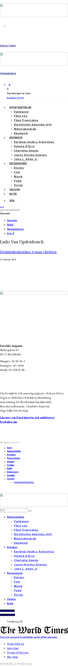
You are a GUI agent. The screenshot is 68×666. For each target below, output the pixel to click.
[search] (30, 511)
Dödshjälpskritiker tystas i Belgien (28, 252)
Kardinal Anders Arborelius (34, 142)
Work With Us (15, 644)
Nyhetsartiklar (20, 107)
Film (17, 172)
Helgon (14, 189)
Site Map (12, 657)
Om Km (10, 479)
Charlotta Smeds (26, 150)
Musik (18, 176)
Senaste (12, 220)
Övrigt (18, 185)
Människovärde (25, 129)
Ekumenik (21, 133)
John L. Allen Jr (25, 159)
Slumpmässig (15, 229)
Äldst (10, 224)
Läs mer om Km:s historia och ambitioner (27, 417)
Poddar (10, 465)
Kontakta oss (8, 422)
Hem (9, 448)
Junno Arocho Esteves (30, 155)
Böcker (19, 167)
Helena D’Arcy (24, 146)
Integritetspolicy (24, 482)
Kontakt (11, 475)
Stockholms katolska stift (33, 124)
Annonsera (12, 472)
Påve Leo (20, 116)
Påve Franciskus (26, 120)
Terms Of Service (18, 652)
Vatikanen (21, 111)
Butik (13, 193)
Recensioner (18, 163)
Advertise (13, 648)
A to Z (10, 233)
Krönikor (15, 137)
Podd (17, 180)
